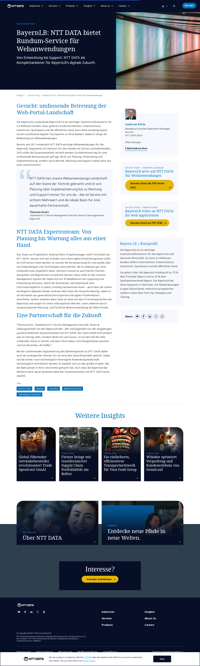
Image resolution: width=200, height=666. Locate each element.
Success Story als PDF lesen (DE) (147, 185)
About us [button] (105, 6)
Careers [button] (123, 6)
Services (107, 618)
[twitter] (156, 316)
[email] (137, 316)
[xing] (44, 612)
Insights (150, 611)
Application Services (72, 388)
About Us (150, 618)
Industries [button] (34, 6)
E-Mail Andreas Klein (136, 148)
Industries (108, 611)
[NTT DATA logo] (12, 6)
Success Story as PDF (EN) (146, 222)
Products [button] (70, 6)
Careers (149, 624)
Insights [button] (88, 6)
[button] (174, 5)
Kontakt (189, 5)
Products (107, 624)
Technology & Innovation (29, 394)
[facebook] (143, 316)
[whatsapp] (162, 316)
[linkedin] (149, 316)
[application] (100, 659)
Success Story (24, 388)
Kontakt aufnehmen (99, 579)
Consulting (53, 388)
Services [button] (53, 6)
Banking (39, 388)
